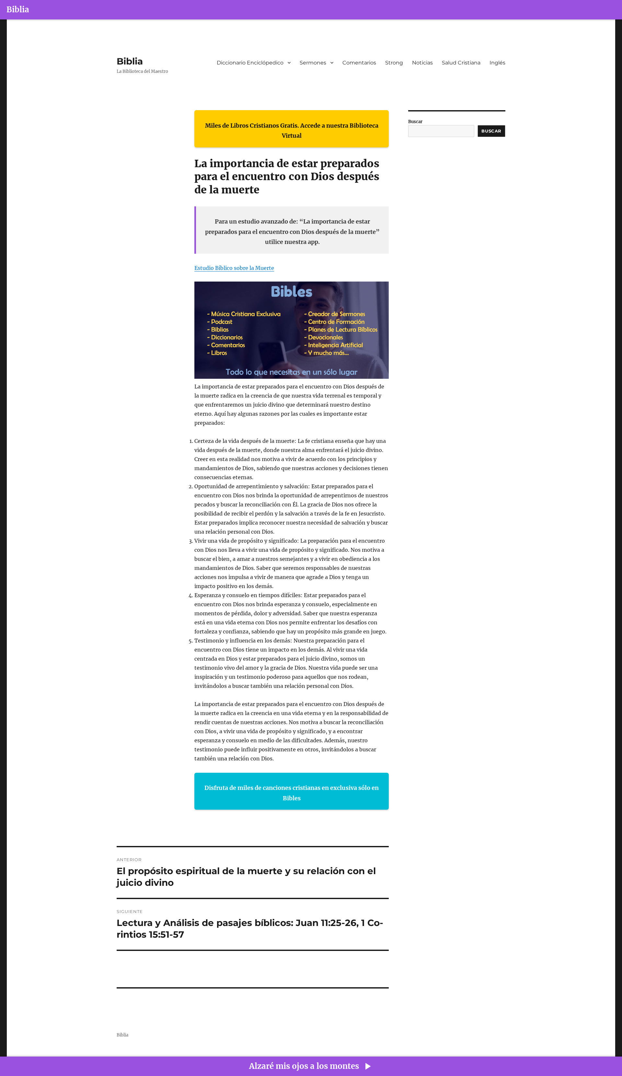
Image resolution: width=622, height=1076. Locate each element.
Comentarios (359, 63)
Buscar (415, 121)
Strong (394, 63)
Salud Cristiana (461, 63)
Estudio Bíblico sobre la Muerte (234, 268)
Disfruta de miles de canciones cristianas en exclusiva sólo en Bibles (291, 793)
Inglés (497, 63)
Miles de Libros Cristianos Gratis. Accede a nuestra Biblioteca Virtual (291, 131)
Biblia (17, 10)
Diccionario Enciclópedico (250, 63)
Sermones (313, 63)
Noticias (422, 63)
